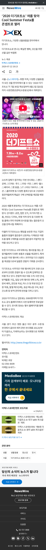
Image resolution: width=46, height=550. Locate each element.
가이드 (23, 519)
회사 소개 (18, 546)
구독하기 (38, 411)
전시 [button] (34, 452)
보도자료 (23, 508)
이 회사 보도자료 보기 (12, 437)
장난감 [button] (25, 452)
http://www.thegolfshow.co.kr (26, 342)
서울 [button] (5, 458)
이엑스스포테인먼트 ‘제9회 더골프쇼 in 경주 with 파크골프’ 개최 (31, 429)
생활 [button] (5, 452)
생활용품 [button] (14, 452)
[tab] (23, 508)
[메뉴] (3, 8)
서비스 (23, 513)
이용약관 (26, 546)
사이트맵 (35, 546)
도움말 (23, 524)
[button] (3, 71)
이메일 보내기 (8, 367)
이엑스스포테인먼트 (11, 63)
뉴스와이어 (13, 79)
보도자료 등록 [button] (23, 500)
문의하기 (23, 534)
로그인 (10, 546)
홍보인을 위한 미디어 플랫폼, (23, 3)
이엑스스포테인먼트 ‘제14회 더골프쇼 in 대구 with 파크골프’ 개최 (30, 419)
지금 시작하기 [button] (11, 482)
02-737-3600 (24, 530)
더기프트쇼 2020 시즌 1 (20, 458)
